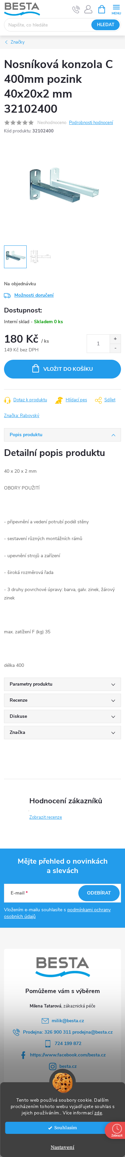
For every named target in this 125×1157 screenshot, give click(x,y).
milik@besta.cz (68, 1021)
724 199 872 (68, 1043)
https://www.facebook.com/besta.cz (68, 1055)
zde (98, 1113)
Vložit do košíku (68, 369)
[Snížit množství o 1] (115, 348)
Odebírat (99, 893)
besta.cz (68, 1066)
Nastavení (62, 1147)
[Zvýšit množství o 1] (115, 339)
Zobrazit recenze (45, 817)
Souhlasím (65, 1127)
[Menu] (116, 9)
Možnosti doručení (34, 295)
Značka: (21, 416)
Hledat (105, 25)
